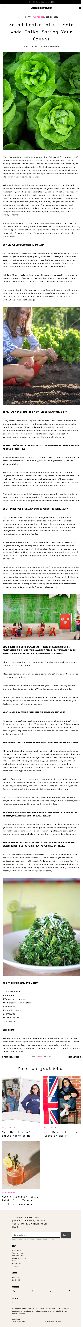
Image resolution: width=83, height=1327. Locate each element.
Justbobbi (38, 17)
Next (73, 1057)
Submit (66, 1235)
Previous (11, 1057)
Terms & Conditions (18, 1321)
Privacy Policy (16, 1319)
